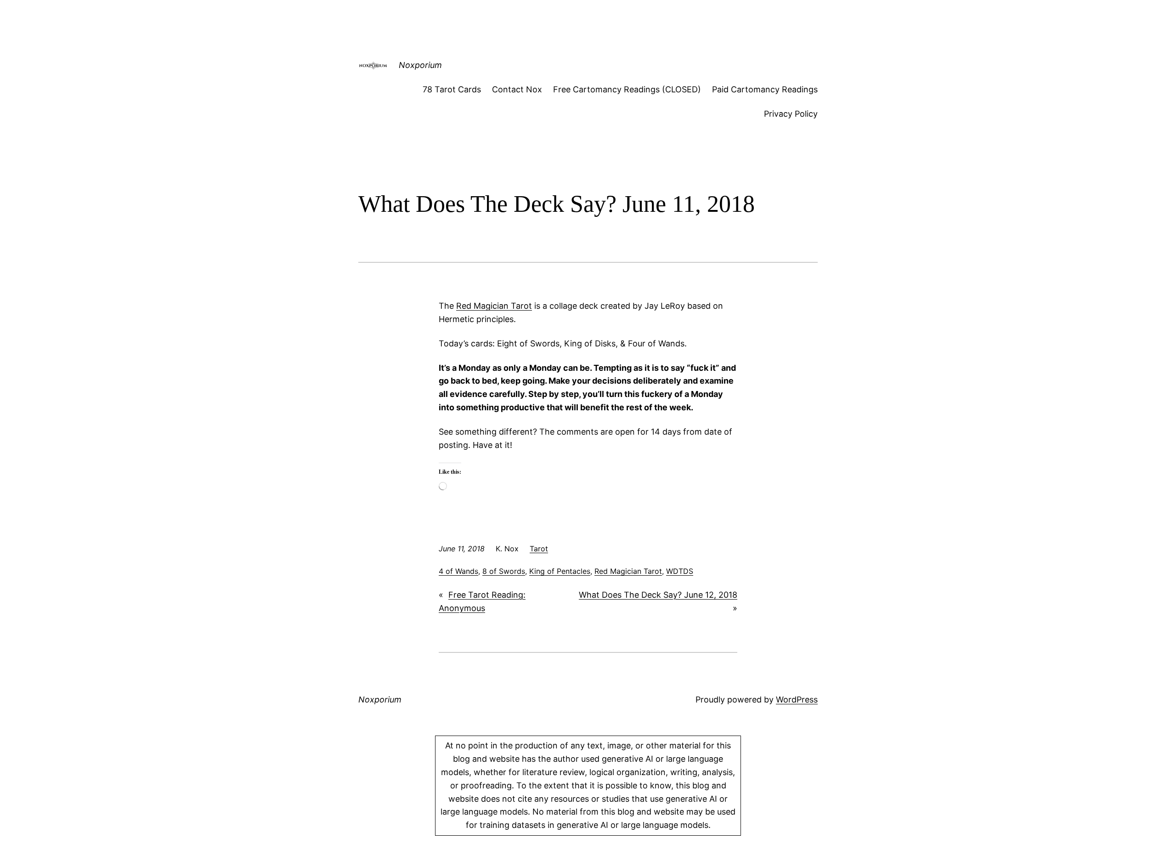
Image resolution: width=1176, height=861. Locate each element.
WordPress (797, 699)
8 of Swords (503, 571)
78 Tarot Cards (452, 89)
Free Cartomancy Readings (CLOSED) (627, 89)
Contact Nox (517, 89)
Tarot (539, 548)
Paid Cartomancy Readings (765, 89)
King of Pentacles (559, 571)
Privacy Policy (791, 114)
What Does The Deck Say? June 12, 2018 (658, 595)
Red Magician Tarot (494, 306)
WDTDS (679, 571)
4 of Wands (458, 571)
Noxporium (420, 65)
